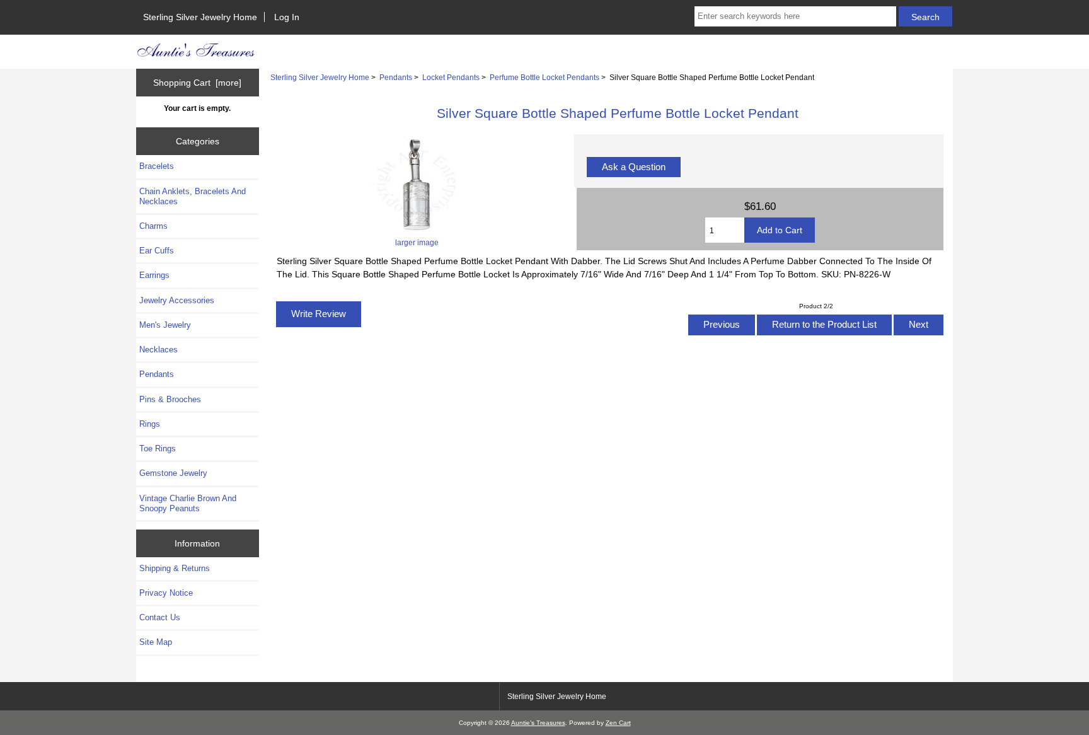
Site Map (155, 642)
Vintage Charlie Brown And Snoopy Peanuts (187, 503)
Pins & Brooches (170, 399)
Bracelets (156, 166)
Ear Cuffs (156, 250)
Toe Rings (157, 448)
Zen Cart (618, 722)
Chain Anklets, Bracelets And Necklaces (192, 196)
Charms (153, 226)
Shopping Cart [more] (197, 83)
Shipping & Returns (174, 568)
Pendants (395, 77)
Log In (286, 17)
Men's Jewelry (165, 325)
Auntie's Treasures (538, 722)
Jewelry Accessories (176, 300)
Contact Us (159, 617)
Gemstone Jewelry (173, 473)
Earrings (154, 275)
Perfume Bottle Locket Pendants (544, 77)
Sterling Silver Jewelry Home (200, 17)
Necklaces (158, 349)
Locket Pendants (451, 77)
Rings (149, 424)
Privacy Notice (166, 593)
